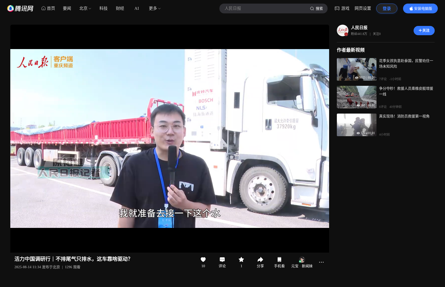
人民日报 (359, 27)
